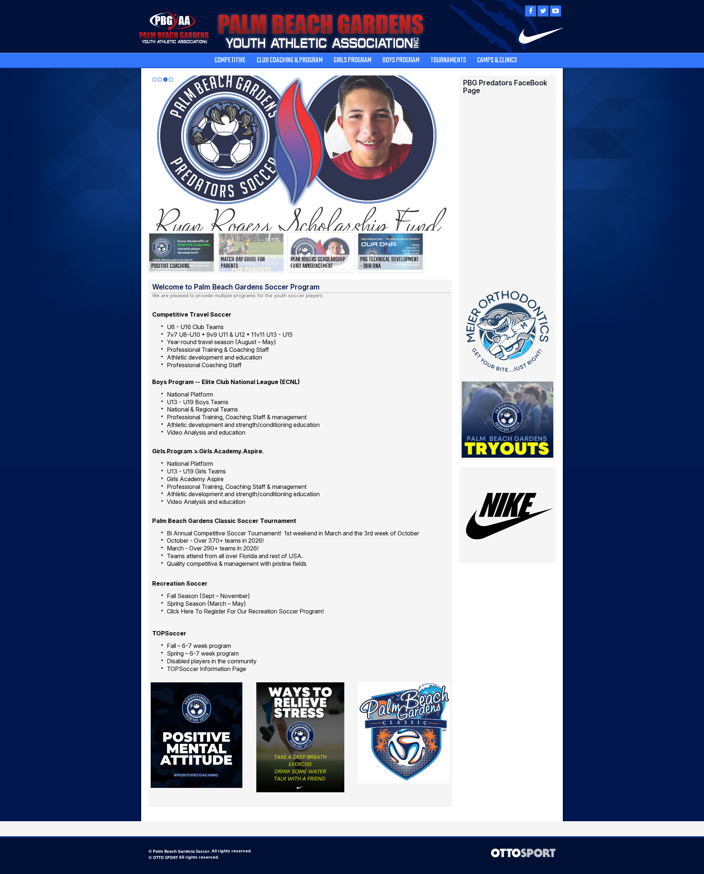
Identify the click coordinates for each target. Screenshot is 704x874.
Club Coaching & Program (290, 60)
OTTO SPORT (165, 857)
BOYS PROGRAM (400, 60)
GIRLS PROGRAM (352, 60)
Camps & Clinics (497, 60)
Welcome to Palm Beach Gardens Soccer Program (236, 287)
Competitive (230, 60)
